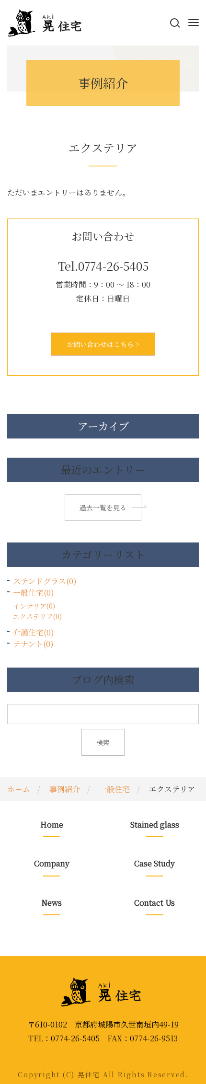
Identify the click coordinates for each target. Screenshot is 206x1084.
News (51, 902)
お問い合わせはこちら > (103, 344)
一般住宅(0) (33, 592)
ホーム (18, 789)
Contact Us (154, 902)
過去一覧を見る (103, 507)
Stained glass (154, 824)
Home (51, 824)
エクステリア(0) (37, 616)
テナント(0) (33, 643)
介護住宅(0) (33, 632)
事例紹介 (64, 789)
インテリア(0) (34, 606)
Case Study (154, 863)
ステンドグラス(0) (45, 581)
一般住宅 (114, 789)
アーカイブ (103, 425)
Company (51, 863)
